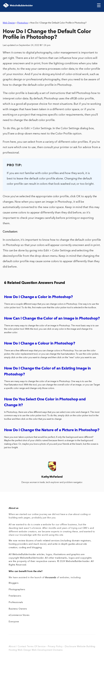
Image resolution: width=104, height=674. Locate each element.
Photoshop (22, 23)
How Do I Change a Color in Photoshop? (38, 297)
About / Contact (17, 647)
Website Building (86, 647)
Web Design (9, 23)
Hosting (13, 650)
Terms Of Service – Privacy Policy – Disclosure (51, 647)
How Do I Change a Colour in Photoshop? (39, 343)
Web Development (42, 650)
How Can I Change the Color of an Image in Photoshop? (52, 318)
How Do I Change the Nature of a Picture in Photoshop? (51, 430)
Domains (58, 650)
